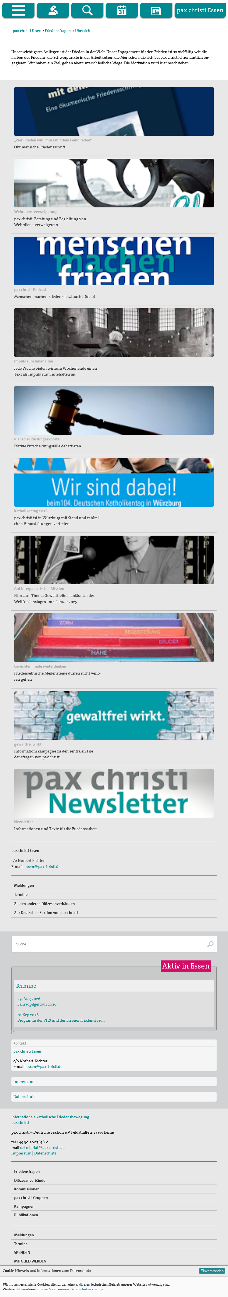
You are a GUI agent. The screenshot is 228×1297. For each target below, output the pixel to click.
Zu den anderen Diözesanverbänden (44, 903)
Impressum (23, 1081)
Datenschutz (24, 1096)
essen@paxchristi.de (42, 866)
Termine (21, 894)
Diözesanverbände (29, 1180)
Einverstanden (212, 1271)
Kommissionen (26, 1188)
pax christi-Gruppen (31, 1197)
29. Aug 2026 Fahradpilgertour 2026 (37, 1001)
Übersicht (83, 30)
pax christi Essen (27, 30)
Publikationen (26, 1214)
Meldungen (24, 885)
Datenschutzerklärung (86, 1289)
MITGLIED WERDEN (30, 1261)
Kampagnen (24, 1206)
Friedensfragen (58, 30)
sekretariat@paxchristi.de (42, 1147)
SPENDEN (22, 1252)
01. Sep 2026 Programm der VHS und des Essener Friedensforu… (61, 1017)
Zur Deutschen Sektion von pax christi (46, 912)
